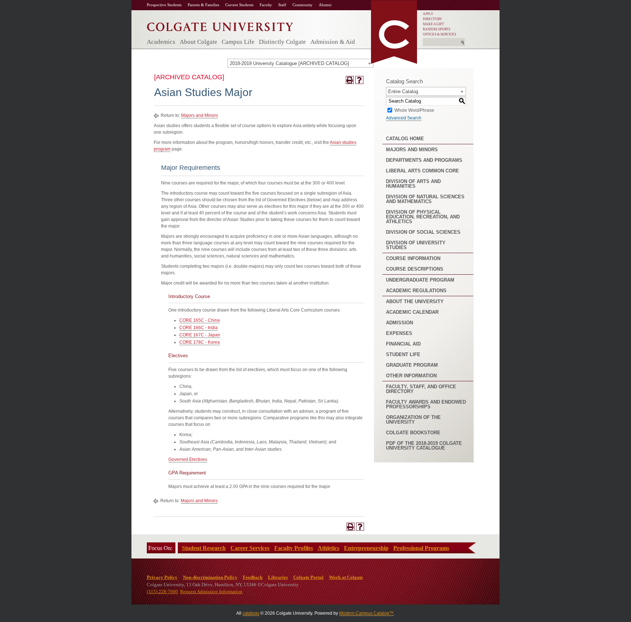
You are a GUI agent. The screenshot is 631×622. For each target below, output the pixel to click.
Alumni (325, 5)
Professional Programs (421, 548)
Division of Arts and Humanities (413, 184)
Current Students (239, 5)
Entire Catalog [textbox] (403, 91)
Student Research (204, 548)
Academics (161, 41)
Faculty (266, 5)
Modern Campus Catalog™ (366, 613)
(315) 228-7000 (162, 591)
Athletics (328, 548)
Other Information (411, 375)
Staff (282, 5)
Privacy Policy (162, 577)
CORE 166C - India (198, 327)
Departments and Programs (424, 160)
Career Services (249, 548)
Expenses (399, 333)
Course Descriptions (414, 269)
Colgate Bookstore (413, 432)
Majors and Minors (199, 115)
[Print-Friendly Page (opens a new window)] (350, 80)
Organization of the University (413, 420)
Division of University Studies (415, 245)
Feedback (253, 577)
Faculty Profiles (293, 548)
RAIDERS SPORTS (436, 29)
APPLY (428, 14)
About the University (415, 301)
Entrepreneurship (366, 548)
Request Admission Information (211, 591)
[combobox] (300, 63)
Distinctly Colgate (282, 41)
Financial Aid (403, 344)
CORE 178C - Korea (199, 342)
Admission (399, 322)
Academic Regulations (416, 290)
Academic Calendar (412, 312)
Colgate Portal (308, 577)
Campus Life (238, 41)
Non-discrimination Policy (210, 577)
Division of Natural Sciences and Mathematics (425, 199)
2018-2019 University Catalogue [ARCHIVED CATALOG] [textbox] (289, 63)
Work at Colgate (346, 577)
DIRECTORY (432, 19)
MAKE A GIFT (433, 24)
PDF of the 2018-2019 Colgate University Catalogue (424, 445)
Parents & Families (203, 5)
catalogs (250, 613)
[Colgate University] (220, 25)
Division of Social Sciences (423, 232)
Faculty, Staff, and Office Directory (421, 389)
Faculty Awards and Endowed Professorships (426, 404)
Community (302, 5)
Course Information (413, 258)
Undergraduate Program (420, 280)
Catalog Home (405, 138)
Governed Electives (187, 459)
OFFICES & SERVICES (439, 34)
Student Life (403, 354)
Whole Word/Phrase (414, 109)
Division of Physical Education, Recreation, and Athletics (423, 216)
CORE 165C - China (199, 320)
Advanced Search (403, 118)
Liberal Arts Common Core (422, 170)
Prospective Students (164, 5)
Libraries (278, 577)
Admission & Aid (332, 41)
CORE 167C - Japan (199, 334)
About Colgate (198, 41)
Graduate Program (412, 365)
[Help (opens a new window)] (359, 80)
